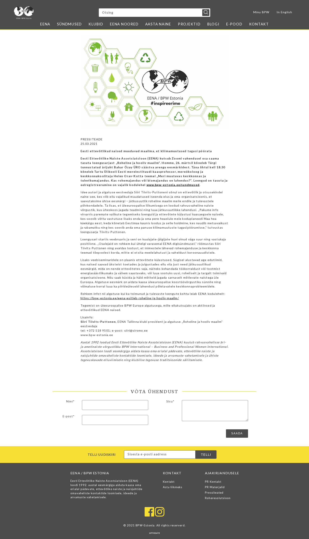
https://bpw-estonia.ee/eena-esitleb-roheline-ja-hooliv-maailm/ (130, 298)
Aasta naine (158, 24)
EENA (45, 24)
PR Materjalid (215, 487)
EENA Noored (124, 24)
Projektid (189, 24)
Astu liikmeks (172, 487)
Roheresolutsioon (218, 498)
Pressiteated (214, 492)
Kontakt (259, 24)
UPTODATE (154, 533)
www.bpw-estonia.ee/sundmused (173, 185)
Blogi (213, 24)
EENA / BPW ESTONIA (50, 12)
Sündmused (69, 24)
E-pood (234, 24)
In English (284, 12)
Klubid (95, 24)
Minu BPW (261, 12)
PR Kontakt (213, 481)
